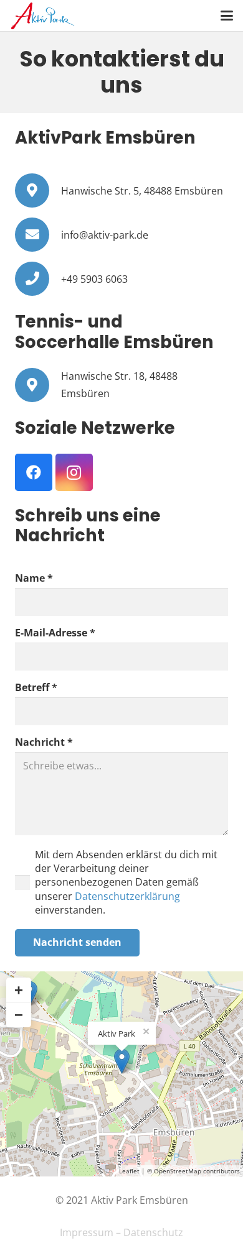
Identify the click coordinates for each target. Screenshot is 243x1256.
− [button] (18, 1014)
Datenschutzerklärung (127, 896)
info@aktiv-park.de (104, 235)
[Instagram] (74, 472)
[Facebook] (33, 472)
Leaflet (129, 1171)
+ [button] (18, 989)
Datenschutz (153, 1232)
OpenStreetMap (177, 1171)
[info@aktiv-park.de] (38, 235)
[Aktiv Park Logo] (42, 16)
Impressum (86, 1232)
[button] (226, 15)
